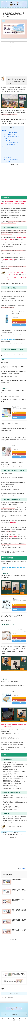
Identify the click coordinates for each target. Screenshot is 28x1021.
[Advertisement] (14, 61)
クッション (11, 832)
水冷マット (7, 153)
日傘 (6, 138)
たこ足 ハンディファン (10, 151)
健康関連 (4, 832)
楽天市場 (15, 322)
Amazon (15, 320)
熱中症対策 (16, 834)
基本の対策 (4, 130)
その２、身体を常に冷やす (9, 134)
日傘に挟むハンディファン (17, 406)
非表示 (13, 127)
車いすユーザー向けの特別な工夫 (11, 159)
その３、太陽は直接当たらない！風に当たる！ (13, 136)
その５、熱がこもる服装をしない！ (11, 144)
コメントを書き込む (14, 993)
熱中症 (10, 834)
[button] (25, 503)
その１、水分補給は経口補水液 (10, 132)
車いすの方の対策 (5, 147)
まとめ (3, 155)
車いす (22, 834)
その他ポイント (7, 161)
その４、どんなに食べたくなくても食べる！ (13, 142)
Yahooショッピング (17, 324)
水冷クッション (15, 691)
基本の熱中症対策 (7, 157)
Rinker (17, 314)
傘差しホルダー (8, 149)
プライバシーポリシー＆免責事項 (9, 1014)
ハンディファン (8, 140)
